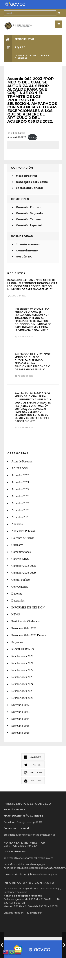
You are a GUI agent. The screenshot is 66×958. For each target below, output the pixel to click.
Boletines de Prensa (22, 537)
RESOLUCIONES (22, 649)
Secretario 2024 (20, 718)
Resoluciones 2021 (22, 663)
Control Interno (27, 250)
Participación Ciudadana (25, 621)
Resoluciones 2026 (22, 697)
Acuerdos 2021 (20, 482)
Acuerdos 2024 (20, 503)
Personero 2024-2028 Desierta (29, 635)
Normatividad (22, 236)
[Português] (12, 952)
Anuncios (17, 524)
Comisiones (20, 199)
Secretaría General (29, 188)
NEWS (15, 614)
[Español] (18, 952)
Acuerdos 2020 (20, 475)
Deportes (16, 593)
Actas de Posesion (21, 461)
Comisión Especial (29, 225)
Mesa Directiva (26, 176)
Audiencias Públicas (23, 531)
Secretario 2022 (20, 704)
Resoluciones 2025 (22, 690)
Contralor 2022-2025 (23, 565)
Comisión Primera (28, 207)
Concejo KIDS (20, 558)
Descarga (32, 137)
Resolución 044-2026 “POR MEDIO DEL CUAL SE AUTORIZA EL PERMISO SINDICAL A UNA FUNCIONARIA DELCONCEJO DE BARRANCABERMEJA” (33, 361)
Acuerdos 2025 (20, 510)
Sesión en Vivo (24, 39)
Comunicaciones (21, 551)
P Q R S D (20, 47)
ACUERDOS (19, 468)
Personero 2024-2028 (23, 628)
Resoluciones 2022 (22, 670)
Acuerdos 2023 (20, 496)
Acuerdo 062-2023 (16, 137)
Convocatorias (19, 586)
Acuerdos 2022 (20, 489)
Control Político (20, 579)
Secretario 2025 (20, 725)
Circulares (17, 544)
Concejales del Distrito (32, 182)
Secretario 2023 (20, 711)
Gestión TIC (24, 256)
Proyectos (17, 642)
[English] (6, 952)
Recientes (16, 273)
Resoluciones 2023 (22, 677)
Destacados (18, 600)
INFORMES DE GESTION (28, 607)
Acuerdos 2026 (20, 517)
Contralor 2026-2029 (23, 572)
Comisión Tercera (28, 219)
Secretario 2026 (20, 732)
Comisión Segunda (29, 213)
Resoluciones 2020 (22, 656)
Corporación (22, 168)
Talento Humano (28, 244)
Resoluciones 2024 (22, 684)
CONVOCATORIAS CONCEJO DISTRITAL (32, 57)
